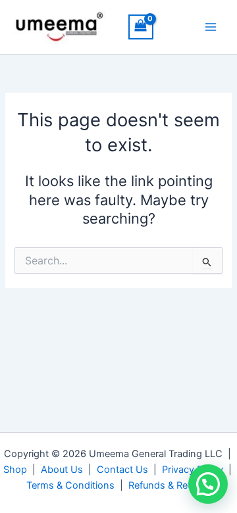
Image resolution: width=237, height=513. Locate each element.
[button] (208, 484)
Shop (15, 470)
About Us (62, 470)
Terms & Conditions (70, 485)
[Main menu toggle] (211, 27)
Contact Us (122, 470)
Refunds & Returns (169, 485)
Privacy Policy (192, 470)
